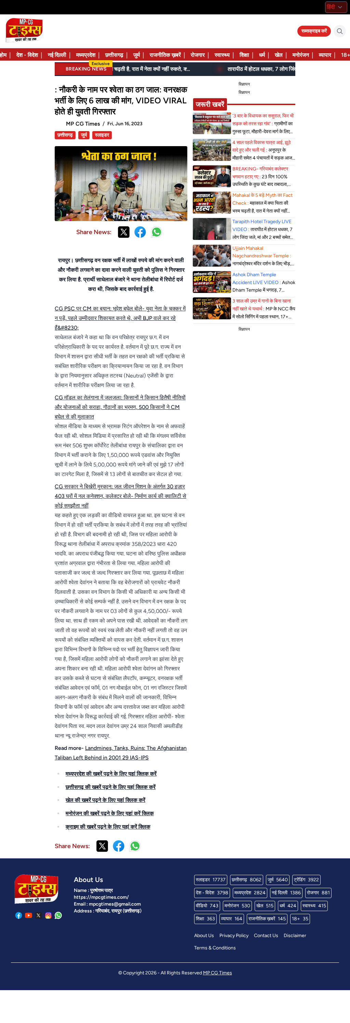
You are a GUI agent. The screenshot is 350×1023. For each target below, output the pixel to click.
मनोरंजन (301, 55)
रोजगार (198, 55)
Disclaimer (295, 935)
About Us (204, 935)
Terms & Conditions (215, 948)
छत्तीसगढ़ (114, 55)
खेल (279, 55)
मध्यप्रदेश (85, 55)
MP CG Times (217, 973)
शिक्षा (244, 55)
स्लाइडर (102, 135)
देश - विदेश (27, 55)
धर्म (262, 55)
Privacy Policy (233, 935)
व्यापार (325, 55)
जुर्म (136, 55)
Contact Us (266, 935)
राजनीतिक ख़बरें (165, 55)
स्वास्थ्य (222, 55)
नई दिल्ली (57, 55)
